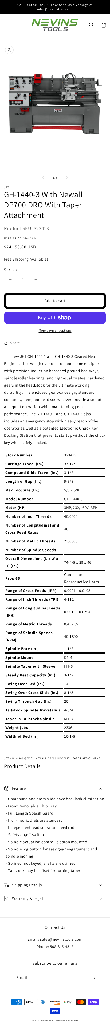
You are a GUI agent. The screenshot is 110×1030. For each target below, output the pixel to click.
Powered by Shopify (67, 1020)
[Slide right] (67, 177)
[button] (7, 25)
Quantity (10, 269)
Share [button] (15, 342)
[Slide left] (43, 177)
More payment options (55, 330)
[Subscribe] (93, 978)
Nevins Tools (47, 1020)
